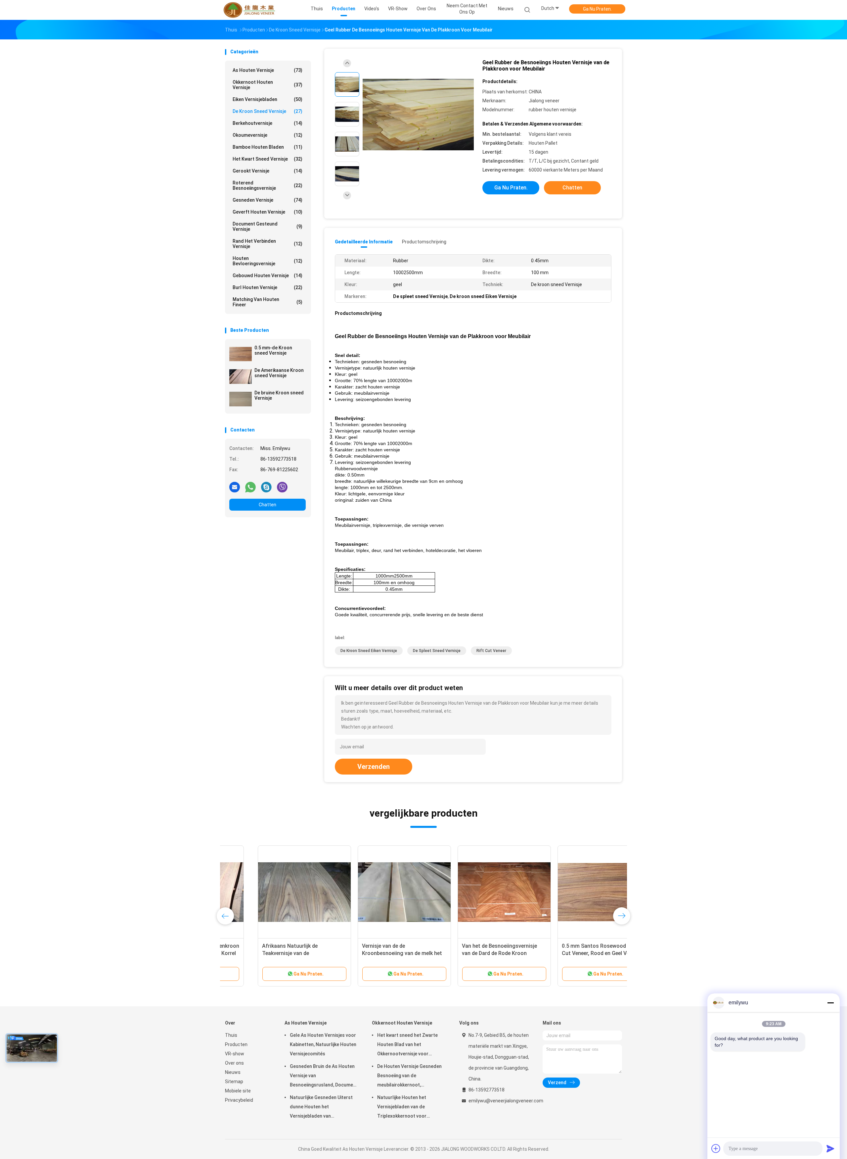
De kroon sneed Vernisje (267, 111)
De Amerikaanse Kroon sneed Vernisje (279, 373)
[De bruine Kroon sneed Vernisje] (240, 399)
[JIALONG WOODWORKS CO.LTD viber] (282, 486)
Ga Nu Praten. (597, 9)
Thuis (231, 1035)
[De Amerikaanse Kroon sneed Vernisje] (240, 376)
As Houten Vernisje (267, 70)
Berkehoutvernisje (267, 123)
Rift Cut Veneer (491, 650)
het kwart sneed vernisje (267, 159)
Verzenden (373, 767)
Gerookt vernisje (267, 171)
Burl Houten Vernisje (267, 287)
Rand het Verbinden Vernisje (267, 243)
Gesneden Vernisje (267, 200)
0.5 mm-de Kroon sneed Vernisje (273, 350)
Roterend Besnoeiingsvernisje (267, 185)
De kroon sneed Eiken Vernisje (368, 650)
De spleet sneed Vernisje (437, 650)
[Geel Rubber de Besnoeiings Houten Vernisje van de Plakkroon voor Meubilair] (418, 115)
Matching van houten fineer (267, 302)
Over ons (234, 1063)
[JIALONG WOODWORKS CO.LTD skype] (266, 486)
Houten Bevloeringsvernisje (267, 261)
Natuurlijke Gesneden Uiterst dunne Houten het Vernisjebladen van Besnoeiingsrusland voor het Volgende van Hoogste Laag (321, 1108)
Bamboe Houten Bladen (267, 147)
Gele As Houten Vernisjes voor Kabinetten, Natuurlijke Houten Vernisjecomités (323, 1044)
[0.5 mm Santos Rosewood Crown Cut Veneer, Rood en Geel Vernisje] (571, 892)
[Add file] (716, 1148)
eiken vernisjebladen (267, 99)
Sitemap (234, 1081)
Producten (236, 1044)
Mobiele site (238, 1090)
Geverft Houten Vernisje (267, 212)
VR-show (234, 1053)
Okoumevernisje (267, 135)
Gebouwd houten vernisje (267, 275)
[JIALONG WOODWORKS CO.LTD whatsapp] (250, 486)
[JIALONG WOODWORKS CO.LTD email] (234, 486)
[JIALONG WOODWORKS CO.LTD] (251, 10)
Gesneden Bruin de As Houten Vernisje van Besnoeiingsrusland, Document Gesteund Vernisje (324, 1076)
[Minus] (830, 1003)
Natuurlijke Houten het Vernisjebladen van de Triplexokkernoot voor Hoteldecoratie (401, 1108)
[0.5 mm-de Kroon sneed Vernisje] (240, 354)
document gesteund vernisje (267, 226)
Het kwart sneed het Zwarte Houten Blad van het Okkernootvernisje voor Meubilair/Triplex (407, 1045)
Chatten (267, 504)
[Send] (830, 1148)
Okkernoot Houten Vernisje (267, 84)
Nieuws (233, 1072)
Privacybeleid (239, 1100)
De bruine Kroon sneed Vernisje (279, 395)
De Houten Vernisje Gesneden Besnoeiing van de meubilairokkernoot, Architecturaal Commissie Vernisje (409, 1076)
